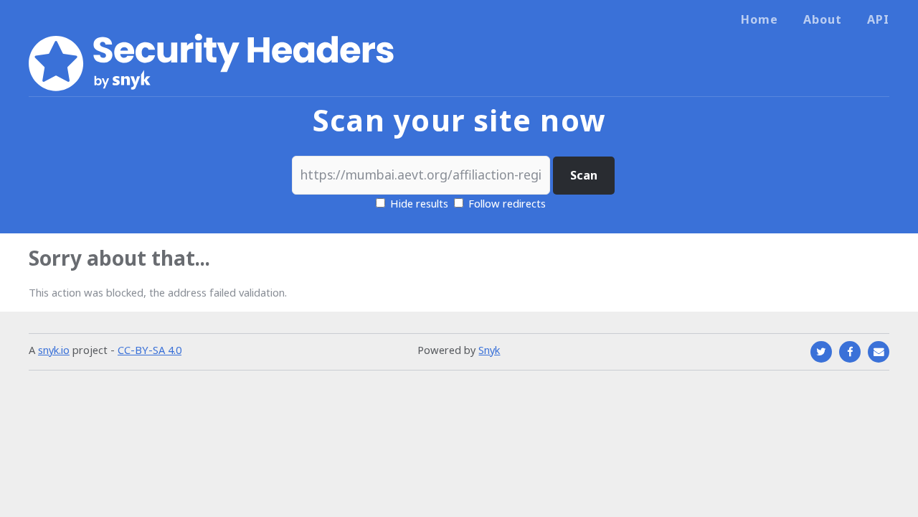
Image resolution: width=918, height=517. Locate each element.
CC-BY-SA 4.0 (149, 350)
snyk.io (54, 350)
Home (759, 19)
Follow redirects (507, 203)
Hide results (417, 203)
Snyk (489, 350)
